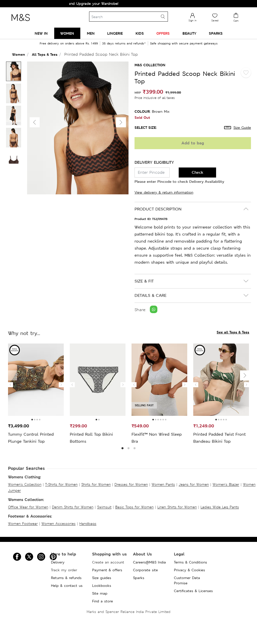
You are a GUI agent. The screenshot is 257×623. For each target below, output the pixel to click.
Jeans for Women (194, 484)
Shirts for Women (96, 484)
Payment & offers (107, 570)
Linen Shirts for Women (177, 507)
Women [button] (67, 33)
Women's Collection (24, 484)
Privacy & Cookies (189, 570)
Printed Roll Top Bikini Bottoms (91, 438)
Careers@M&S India (149, 562)
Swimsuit (104, 507)
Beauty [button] (189, 33)
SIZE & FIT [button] (144, 281)
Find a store (102, 601)
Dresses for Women (131, 484)
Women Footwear (23, 523)
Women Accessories (58, 523)
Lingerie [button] (115, 33)
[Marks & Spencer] (21, 22)
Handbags (87, 523)
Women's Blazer (226, 484)
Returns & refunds (66, 578)
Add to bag (192, 143)
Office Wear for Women (28, 507)
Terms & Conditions (190, 562)
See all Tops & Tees (233, 332)
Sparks (138, 578)
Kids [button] (140, 33)
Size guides (101, 578)
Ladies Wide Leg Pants (220, 507)
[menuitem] (41, 33)
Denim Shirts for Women (72, 507)
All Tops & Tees (44, 54)
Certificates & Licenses (193, 591)
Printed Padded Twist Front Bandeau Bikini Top (219, 438)
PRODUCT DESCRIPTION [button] (158, 209)
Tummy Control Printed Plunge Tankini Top (31, 438)
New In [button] (41, 33)
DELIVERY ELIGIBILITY (154, 162)
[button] (121, 122)
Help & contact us (67, 585)
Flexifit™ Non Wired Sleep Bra (157, 438)
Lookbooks (101, 585)
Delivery (58, 562)
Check (197, 172)
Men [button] (91, 33)
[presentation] (10, 384)
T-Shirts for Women (61, 484)
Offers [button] (163, 33)
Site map (99, 593)
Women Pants (163, 484)
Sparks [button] (216, 33)
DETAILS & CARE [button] (150, 295)
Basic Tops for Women (134, 507)
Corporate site (145, 570)
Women (18, 54)
